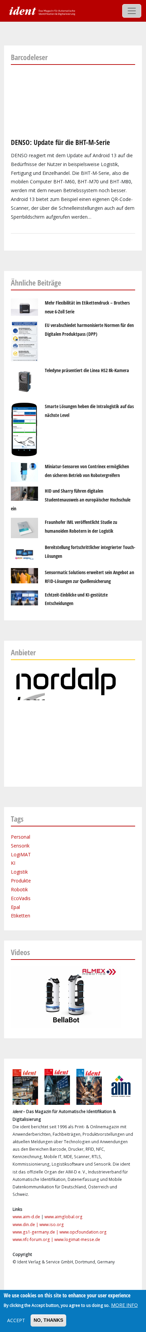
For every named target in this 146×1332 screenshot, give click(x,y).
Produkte (21, 880)
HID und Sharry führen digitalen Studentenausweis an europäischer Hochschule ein (70, 500)
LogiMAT (21, 854)
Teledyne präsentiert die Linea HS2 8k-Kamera (87, 370)
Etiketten (20, 915)
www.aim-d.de (26, 1217)
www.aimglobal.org (63, 1217)
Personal (20, 837)
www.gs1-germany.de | (36, 1232)
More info (124, 1305)
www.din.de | (26, 1224)
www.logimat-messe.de (77, 1239)
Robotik (19, 889)
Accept (16, 1320)
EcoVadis (21, 898)
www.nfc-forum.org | (33, 1239)
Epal (15, 907)
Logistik (19, 872)
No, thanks (48, 1320)
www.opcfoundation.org (83, 1232)
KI (13, 863)
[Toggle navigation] (131, 11)
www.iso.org (51, 1224)
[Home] (41, 10)
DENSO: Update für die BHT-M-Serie (60, 142)
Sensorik (20, 845)
